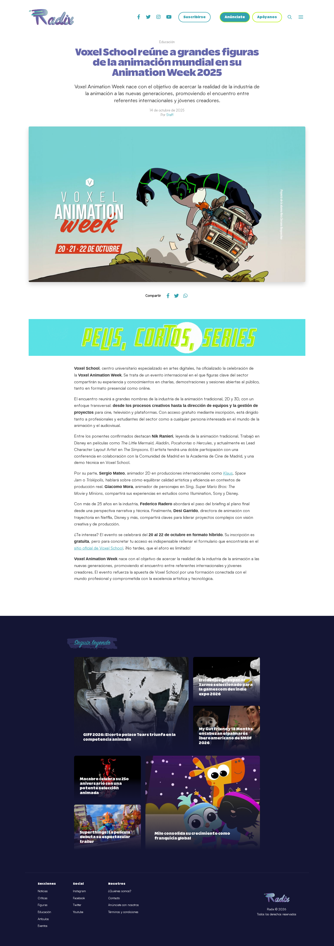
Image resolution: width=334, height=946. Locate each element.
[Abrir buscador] (290, 17)
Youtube (78, 912)
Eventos (42, 926)
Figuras (42, 905)
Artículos (43, 919)
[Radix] (51, 17)
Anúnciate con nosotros (123, 905)
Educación (44, 912)
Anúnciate (235, 17)
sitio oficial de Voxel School (98, 547)
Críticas (42, 898)
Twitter (77, 905)
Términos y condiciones (123, 912)
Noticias (43, 891)
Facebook (79, 898)
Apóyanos (267, 17)
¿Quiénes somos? (119, 891)
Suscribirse (194, 17)
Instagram (79, 891)
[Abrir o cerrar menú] (300, 17)
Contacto (114, 898)
